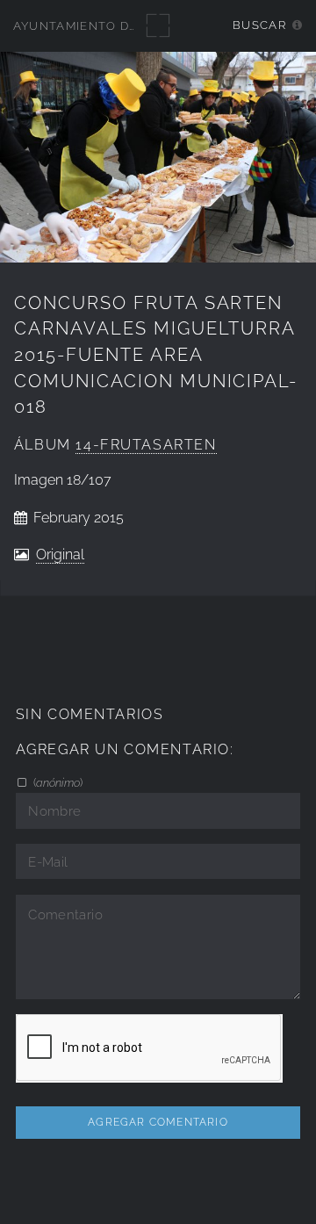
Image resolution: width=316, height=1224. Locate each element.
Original (60, 554)
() (57, 782)
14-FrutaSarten (145, 444)
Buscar (259, 25)
